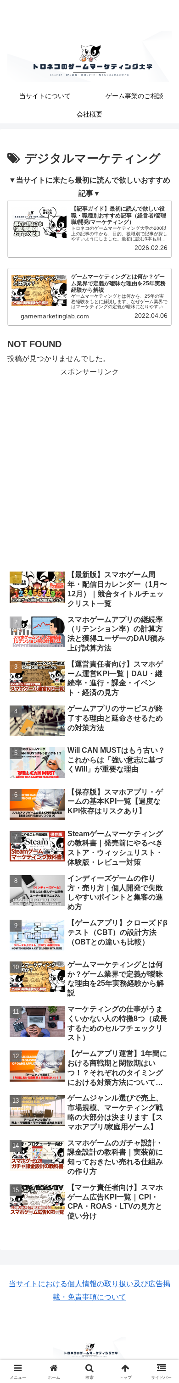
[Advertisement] (89, 468)
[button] (161, 1189)
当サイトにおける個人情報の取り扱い (71, 1284)
